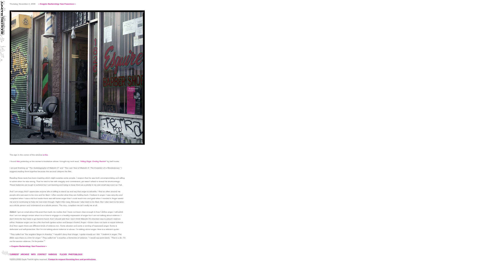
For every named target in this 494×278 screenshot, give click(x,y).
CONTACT (42, 254)
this (18, 161)
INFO (33, 254)
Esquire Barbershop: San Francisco (57, 4)
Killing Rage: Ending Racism (93, 161)
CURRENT (14, 254)
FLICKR (63, 254)
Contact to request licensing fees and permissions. (72, 259)
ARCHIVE (25, 254)
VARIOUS (52, 254)
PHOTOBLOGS (75, 254)
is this (45, 155)
